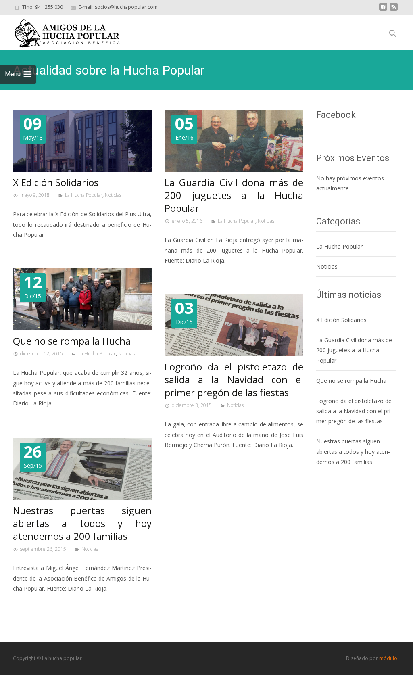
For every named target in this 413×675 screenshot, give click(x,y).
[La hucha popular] (61, 31)
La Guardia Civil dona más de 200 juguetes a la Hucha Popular (234, 195)
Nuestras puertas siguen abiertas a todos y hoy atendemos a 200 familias (82, 523)
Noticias (113, 195)
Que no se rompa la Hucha (72, 340)
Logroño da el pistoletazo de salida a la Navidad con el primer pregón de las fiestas (234, 379)
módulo (388, 658)
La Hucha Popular (83, 195)
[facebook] (383, 10)
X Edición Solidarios (55, 182)
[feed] (394, 10)
